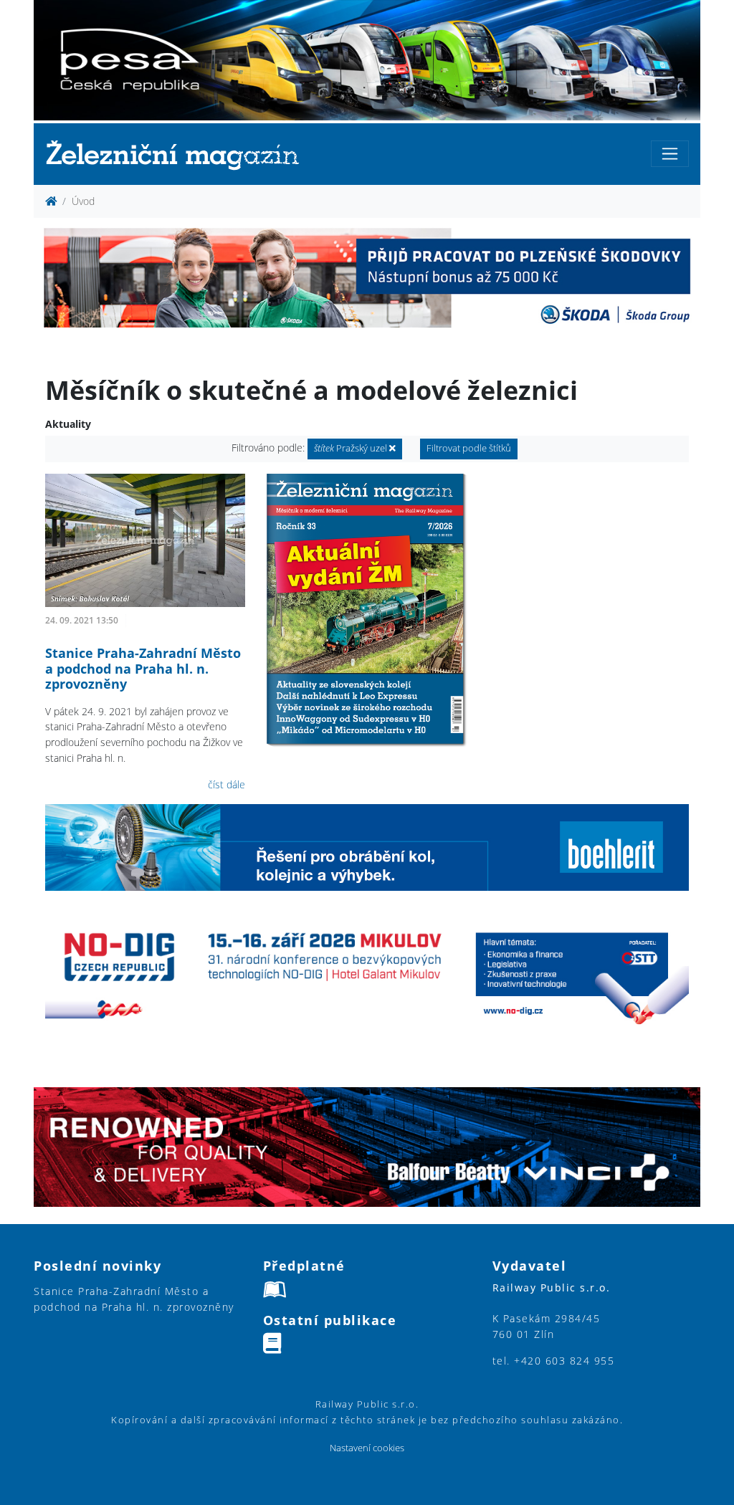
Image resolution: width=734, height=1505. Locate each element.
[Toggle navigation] (670, 153)
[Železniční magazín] (178, 154)
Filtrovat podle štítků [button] (468, 448)
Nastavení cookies (367, 1448)
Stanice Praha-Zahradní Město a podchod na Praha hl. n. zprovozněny (143, 668)
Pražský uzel (351, 448)
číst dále (226, 784)
